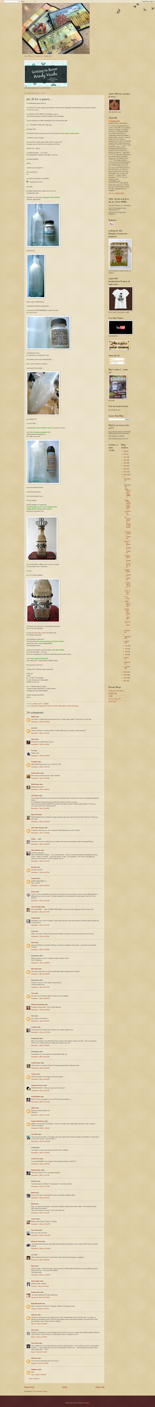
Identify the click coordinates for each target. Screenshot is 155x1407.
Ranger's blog (113, 693)
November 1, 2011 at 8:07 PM (40, 987)
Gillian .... (34, 839)
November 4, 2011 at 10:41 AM (40, 1235)
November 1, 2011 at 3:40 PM (40, 722)
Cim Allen (34, 1134)
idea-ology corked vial (41, 633)
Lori (32, 1254)
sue (32, 728)
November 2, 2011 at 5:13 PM (40, 1198)
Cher (32, 1016)
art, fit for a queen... (127, 624)
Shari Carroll (112, 701)
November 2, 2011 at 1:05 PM (40, 1152)
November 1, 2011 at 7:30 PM (40, 949)
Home (64, 1387)
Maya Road (34, 706)
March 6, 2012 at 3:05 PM (39, 1337)
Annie (33, 1330)
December (127, 479)
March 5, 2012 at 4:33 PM (39, 1324)
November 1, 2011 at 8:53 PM (40, 1021)
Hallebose (34, 1369)
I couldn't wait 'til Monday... (127, 585)
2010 (125, 672)
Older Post (99, 1387)
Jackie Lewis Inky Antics (116, 691)
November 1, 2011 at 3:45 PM (40, 744)
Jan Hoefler (35, 795)
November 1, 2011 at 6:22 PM (40, 925)
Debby (33, 716)
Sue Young (34, 1230)
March (127, 657)
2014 (125, 466)
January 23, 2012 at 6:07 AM (40, 1309)
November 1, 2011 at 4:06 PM (40, 808)
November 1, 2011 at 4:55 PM (40, 833)
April (126, 654)
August (127, 641)
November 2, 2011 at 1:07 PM (40, 1164)
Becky (33, 1192)
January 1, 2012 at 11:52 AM (40, 1286)
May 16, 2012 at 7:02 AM (39, 1352)
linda (32, 931)
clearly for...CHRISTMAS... (128, 603)
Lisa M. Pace (35, 1159)
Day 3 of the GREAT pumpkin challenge (128, 546)
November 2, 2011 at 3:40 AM (40, 1045)
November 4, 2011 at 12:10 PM (40, 1248)
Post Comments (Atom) (40, 1391)
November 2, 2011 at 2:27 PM (40, 1186)
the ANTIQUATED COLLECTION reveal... (128, 523)
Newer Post (29, 1387)
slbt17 (33, 1108)
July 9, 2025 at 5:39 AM (38, 1374)
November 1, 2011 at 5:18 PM (40, 844)
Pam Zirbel (35, 1343)
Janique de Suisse (37, 1085)
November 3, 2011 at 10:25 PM (40, 1224)
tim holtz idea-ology (72, 706)
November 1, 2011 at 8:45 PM (40, 998)
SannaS (33, 878)
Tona (32, 993)
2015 (125, 463)
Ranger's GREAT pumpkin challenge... (128, 575)
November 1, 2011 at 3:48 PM (40, 756)
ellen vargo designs (37, 827)
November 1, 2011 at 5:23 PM (40, 861)
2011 (125, 474)
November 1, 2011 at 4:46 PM (40, 821)
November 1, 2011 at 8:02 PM (40, 974)
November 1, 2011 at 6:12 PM (40, 912)
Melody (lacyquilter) (37, 1004)
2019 (125, 451)
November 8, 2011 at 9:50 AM (40, 1260)
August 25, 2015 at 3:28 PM (39, 1363)
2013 (125, 469)
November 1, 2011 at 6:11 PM (40, 900)
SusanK (33, 918)
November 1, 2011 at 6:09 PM (40, 885)
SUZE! (111, 696)
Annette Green (35, 1063)
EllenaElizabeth (36, 1303)
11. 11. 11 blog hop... (127, 592)
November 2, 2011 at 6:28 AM (40, 1068)
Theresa (33, 1074)
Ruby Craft (34, 814)
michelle (34, 1027)
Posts (113, 359)
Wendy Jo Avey (36, 1241)
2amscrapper (35, 1281)
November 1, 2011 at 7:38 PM (40, 963)
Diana (33, 1204)
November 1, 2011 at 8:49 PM (40, 1010)
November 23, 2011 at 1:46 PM (40, 1275)
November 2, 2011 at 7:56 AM (40, 1128)
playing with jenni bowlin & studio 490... (127, 614)
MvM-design (35, 784)
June (126, 649)
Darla (33, 942)
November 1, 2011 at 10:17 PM (40, 1032)
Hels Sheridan (35, 850)
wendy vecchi (115, 121)
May (126, 651)
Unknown (34, 1315)
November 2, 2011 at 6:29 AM (40, 1079)
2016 (125, 460)
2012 (125, 472)
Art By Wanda (35, 1096)
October (127, 630)
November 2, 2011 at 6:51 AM (40, 1090)
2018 (125, 454)
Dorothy (33, 867)
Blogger (87, 1403)
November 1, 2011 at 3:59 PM (40, 778)
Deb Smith (34, 969)
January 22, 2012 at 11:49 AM (40, 1297)
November (127, 485)
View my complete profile (116, 193)
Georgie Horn (35, 1292)
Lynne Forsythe (36, 907)
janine (33, 891)
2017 (125, 457)
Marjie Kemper (36, 1170)
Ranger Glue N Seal (45, 706)
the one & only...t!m (115, 699)
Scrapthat (34, 762)
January (127, 666)
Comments (114, 363)
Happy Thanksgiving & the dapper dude (128, 504)
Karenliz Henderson (37, 1121)
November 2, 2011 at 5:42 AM (40, 1057)
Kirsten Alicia (35, 773)
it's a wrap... (127, 597)
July (126, 646)
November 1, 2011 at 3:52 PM (40, 767)
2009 (125, 675)
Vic (32, 750)
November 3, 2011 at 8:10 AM (40, 1213)
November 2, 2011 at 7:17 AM (40, 1115)
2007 (125, 681)
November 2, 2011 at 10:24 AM (40, 1141)
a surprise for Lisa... (128, 512)
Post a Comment (34, 1378)
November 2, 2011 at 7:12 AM (40, 1102)
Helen (33, 739)
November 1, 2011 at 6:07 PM (40, 872)
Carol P (33, 1219)
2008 (125, 678)
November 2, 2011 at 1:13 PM (40, 1175)
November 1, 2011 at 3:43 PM (40, 733)
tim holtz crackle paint (59, 706)
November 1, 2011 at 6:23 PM (40, 936)
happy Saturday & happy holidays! (128, 493)
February (127, 662)
